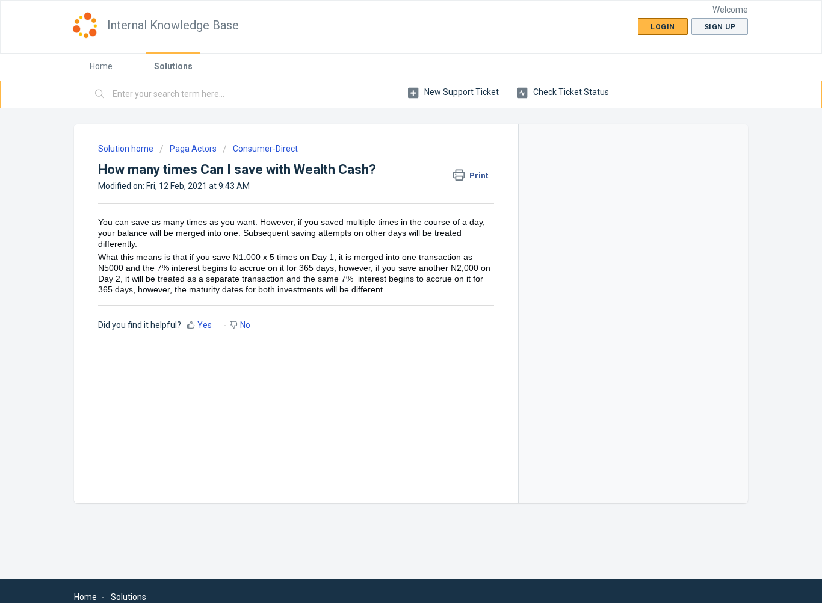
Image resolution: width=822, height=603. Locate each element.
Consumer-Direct (265, 148)
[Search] (100, 94)
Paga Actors (193, 148)
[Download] (388, 142)
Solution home (126, 148)
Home (101, 66)
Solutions (173, 66)
